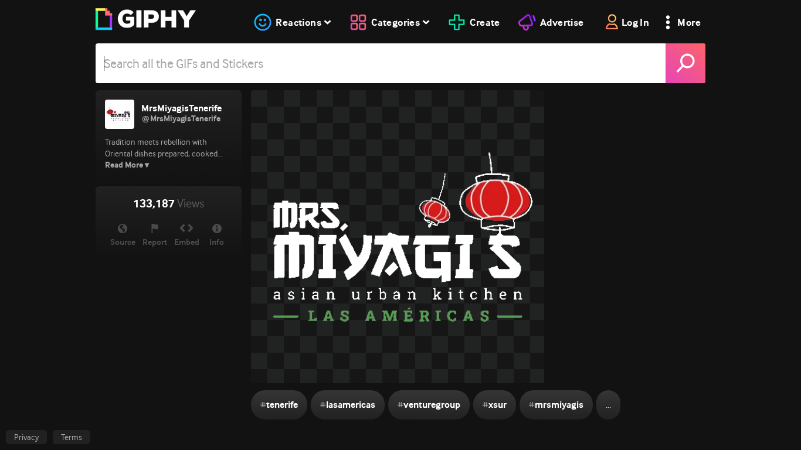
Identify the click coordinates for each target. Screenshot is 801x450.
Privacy (26, 437)
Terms (71, 437)
